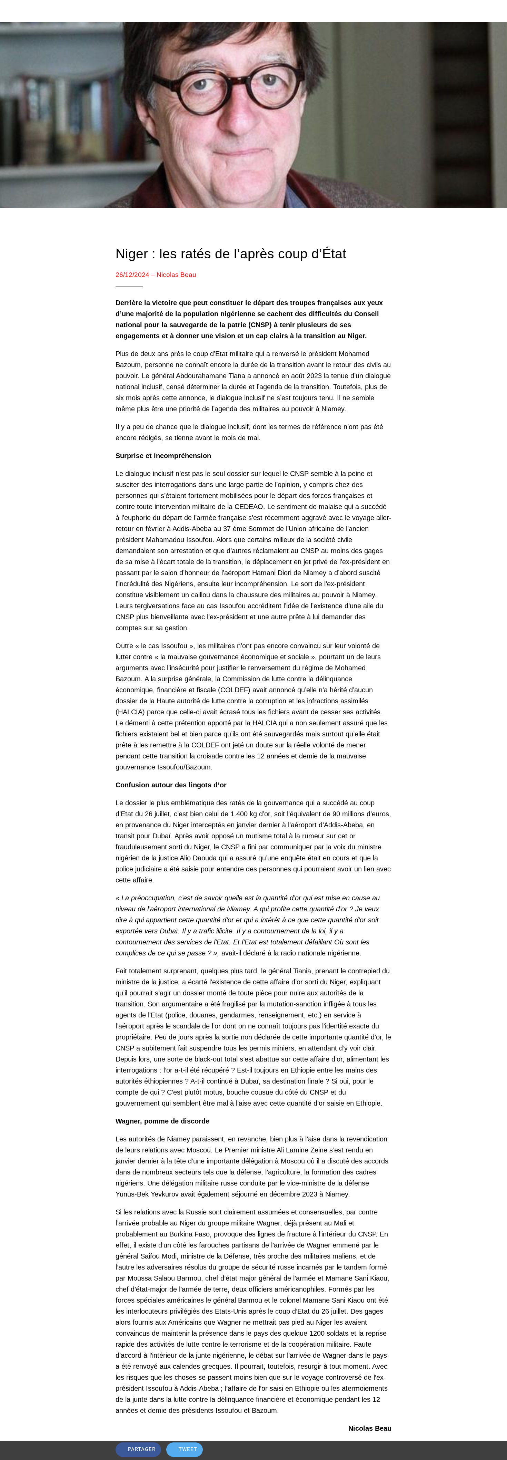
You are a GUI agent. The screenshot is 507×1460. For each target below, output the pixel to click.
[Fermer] (14, 11)
